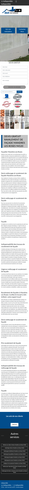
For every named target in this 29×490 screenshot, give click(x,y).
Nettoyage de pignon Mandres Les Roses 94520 (14, 457)
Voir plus (14, 424)
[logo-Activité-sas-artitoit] (10, 10)
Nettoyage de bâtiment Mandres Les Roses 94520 (14, 451)
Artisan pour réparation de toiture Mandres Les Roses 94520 (14, 467)
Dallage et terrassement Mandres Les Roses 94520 (15, 463)
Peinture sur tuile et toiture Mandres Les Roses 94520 (14, 445)
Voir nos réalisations (8, 30)
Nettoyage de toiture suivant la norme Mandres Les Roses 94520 (14, 471)
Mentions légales (19, 487)
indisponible (8, 1)
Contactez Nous (22, 30)
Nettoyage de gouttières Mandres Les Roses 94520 (14, 454)
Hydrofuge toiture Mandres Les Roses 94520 (14, 448)
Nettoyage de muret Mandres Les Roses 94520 (14, 460)
